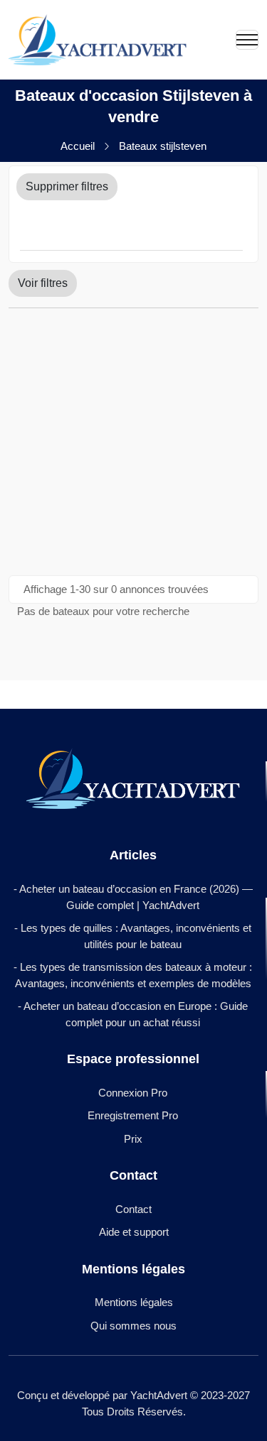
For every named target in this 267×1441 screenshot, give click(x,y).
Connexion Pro (132, 1093)
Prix (133, 1139)
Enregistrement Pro (133, 1115)
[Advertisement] (133, 441)
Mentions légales (134, 1302)
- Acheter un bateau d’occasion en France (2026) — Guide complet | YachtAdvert (133, 897)
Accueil (78, 146)
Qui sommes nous (133, 1326)
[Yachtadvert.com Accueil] (98, 39)
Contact (133, 1209)
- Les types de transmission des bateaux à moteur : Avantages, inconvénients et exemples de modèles (133, 975)
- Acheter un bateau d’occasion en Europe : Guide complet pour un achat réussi (133, 1014)
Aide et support (134, 1232)
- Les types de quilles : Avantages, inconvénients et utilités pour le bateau (132, 936)
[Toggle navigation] (247, 40)
